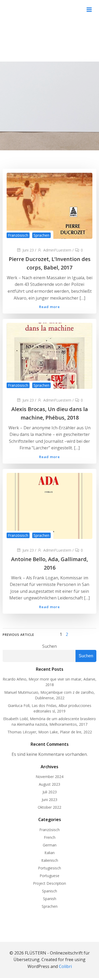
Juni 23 (28, 250)
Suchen (49, 646)
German (49, 844)
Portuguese (49, 875)
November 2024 (49, 776)
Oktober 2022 (49, 807)
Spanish (49, 898)
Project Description (49, 883)
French (49, 837)
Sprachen (41, 235)
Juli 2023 (50, 791)
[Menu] (89, 9)
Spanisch (49, 890)
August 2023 (49, 784)
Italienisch (49, 860)
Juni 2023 (49, 799)
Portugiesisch (49, 867)
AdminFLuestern (57, 250)
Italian (49, 852)
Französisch (18, 235)
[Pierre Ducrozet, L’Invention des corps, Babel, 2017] (49, 205)
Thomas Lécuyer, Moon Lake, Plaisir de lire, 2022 (49, 731)
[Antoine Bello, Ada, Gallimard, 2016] (49, 505)
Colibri (65, 966)
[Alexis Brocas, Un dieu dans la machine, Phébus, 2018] (49, 355)
